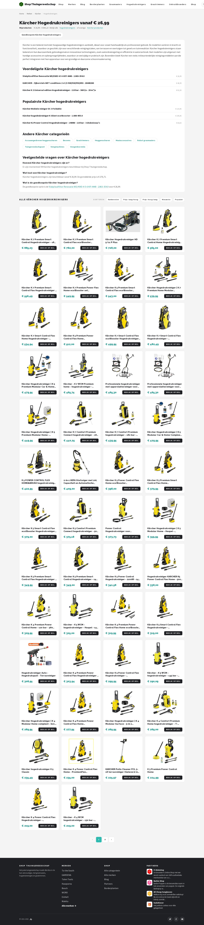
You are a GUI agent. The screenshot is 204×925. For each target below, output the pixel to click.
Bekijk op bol (47, 248)
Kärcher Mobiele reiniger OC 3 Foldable (42, 108)
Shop (60, 4)
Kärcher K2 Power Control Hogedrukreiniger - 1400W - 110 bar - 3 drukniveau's (61, 122)
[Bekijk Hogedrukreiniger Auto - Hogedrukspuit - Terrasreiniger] (39, 655)
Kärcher (38, 14)
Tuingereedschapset (35, 147)
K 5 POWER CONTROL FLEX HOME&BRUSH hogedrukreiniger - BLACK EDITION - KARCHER (39, 483)
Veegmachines (57, 147)
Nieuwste (166, 200)
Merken (72, 4)
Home (21, 14)
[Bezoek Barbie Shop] (149, 882)
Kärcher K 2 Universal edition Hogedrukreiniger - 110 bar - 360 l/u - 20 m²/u (59, 90)
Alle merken (110, 875)
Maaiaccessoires (123, 140)
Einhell (65, 897)
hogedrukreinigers (67, 28)
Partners (108, 883)
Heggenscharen (102, 140)
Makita (65, 901)
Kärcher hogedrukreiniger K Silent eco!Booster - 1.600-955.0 (53, 115)
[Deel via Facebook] (176, 919)
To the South (68, 870)
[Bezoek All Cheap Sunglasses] (149, 893)
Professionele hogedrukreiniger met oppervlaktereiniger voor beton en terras (122, 387)
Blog (82, 4)
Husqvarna (67, 883)
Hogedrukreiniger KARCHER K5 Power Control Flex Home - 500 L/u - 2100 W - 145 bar (164, 579)
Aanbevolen (113, 200)
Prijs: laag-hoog (130, 200)
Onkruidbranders (177, 4)
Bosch (65, 888)
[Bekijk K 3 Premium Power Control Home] (165, 751)
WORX (65, 892)
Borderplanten (97, 4)
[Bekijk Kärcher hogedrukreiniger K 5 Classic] (39, 751)
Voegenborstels (77, 147)
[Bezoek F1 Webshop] (149, 871)
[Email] (182, 919)
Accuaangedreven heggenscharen (41, 140)
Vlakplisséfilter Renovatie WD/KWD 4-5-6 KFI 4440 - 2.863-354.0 (53, 76)
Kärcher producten (95, 28)
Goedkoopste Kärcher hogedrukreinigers (41, 35)
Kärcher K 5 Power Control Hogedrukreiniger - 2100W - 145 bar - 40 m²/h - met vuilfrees (122, 579)
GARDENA (66, 875)
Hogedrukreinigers (136, 4)
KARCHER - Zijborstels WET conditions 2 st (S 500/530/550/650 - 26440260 (58, 83)
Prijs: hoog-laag (150, 200)
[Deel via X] (170, 919)
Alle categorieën (112, 870)
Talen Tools (67, 879)
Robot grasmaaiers (146, 140)
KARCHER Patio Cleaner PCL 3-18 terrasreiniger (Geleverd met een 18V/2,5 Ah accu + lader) (122, 772)
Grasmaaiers (115, 4)
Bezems (66, 140)
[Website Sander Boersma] (31, 919)
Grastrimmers (157, 4)
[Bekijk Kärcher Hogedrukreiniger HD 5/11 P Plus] (123, 221)
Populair (179, 200)
